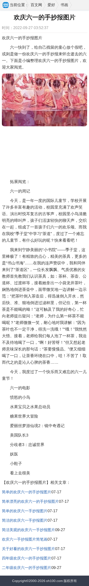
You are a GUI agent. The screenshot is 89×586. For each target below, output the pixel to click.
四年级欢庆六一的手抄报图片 (26, 558)
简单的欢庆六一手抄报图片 (24, 511)
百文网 (36, 5)
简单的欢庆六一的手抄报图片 (26, 492)
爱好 (51, 5)
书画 (64, 5)
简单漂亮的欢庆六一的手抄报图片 (30, 501)
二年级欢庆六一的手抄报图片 (26, 568)
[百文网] (6, 5)
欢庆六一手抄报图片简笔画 (24, 539)
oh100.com (54, 581)
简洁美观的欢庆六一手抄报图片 (28, 530)
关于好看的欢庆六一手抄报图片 (28, 549)
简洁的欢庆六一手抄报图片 (24, 520)
